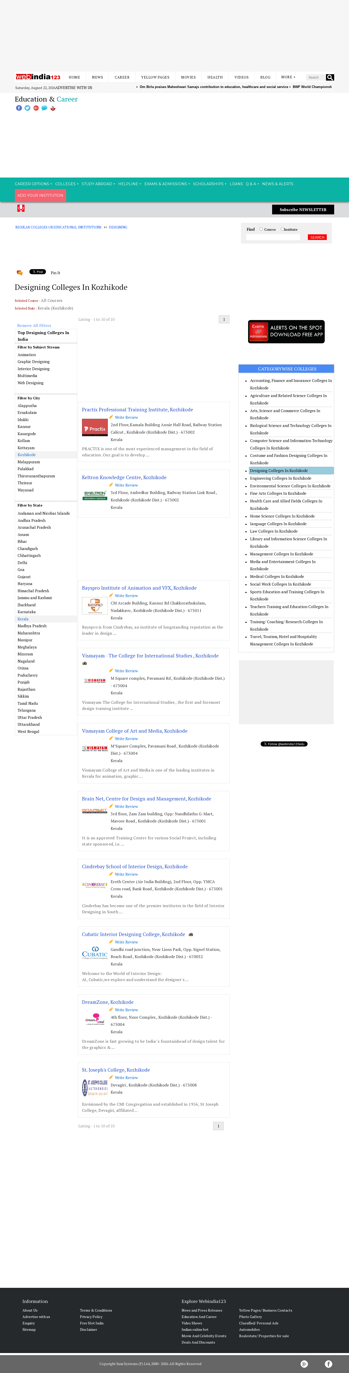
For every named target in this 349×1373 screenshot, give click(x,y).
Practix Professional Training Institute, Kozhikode (137, 409)
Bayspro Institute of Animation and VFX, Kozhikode (139, 588)
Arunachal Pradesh (34, 527)
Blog (265, 77)
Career (122, 77)
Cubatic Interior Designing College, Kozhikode (133, 934)
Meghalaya (27, 647)
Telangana (27, 710)
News (97, 77)
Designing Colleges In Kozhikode (279, 470)
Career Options (32, 184)
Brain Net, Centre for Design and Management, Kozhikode (146, 798)
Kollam (24, 440)
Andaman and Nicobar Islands (44, 513)
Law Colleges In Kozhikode (274, 531)
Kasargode (27, 433)
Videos (242, 77)
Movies (188, 77)
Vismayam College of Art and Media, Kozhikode (135, 731)
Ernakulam (27, 412)
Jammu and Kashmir (35, 597)
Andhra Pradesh (31, 520)
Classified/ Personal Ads (258, 1323)
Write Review (125, 417)
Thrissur (25, 482)
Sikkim (23, 696)
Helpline (128, 184)
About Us (30, 1310)
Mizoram (25, 653)
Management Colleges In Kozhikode (281, 553)
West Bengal (28, 731)
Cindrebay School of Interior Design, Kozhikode (135, 866)
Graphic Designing (34, 361)
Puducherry (28, 675)
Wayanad (25, 489)
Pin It (55, 272)
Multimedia (27, 375)
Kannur (24, 426)
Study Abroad (97, 184)
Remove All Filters (34, 325)
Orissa (23, 668)
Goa (21, 569)
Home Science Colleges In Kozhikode (282, 516)
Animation (27, 354)
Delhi (22, 562)
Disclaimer (88, 1329)
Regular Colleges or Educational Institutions (58, 227)
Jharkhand (27, 604)
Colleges (65, 184)
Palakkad (25, 468)
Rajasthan (26, 689)
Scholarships (208, 184)
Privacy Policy (91, 1316)
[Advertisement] (174, 36)
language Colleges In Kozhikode (278, 523)
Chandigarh (28, 548)
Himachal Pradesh (33, 590)
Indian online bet (195, 1329)
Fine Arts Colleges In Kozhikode (278, 493)
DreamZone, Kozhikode (108, 1002)
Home (74, 77)
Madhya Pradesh (32, 625)
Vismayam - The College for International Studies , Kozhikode (150, 655)
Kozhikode (27, 454)
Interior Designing (34, 368)
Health (215, 77)
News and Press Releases (202, 1310)
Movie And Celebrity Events (204, 1335)
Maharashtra (29, 632)
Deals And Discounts (198, 1342)
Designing (118, 227)
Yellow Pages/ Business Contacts (265, 1310)
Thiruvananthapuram (36, 475)
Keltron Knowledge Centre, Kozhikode (124, 477)
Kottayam (26, 447)
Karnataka (27, 611)
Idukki (23, 419)
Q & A (251, 184)
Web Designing (30, 382)
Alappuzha (27, 405)
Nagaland (26, 661)
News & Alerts (277, 184)
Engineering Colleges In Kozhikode (280, 478)
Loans (236, 184)
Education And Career (199, 1316)
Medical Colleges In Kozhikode (277, 576)
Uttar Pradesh (30, 717)
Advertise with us (73, 87)
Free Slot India (91, 1323)
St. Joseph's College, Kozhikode (116, 1070)
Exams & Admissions (165, 184)
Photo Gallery (250, 1316)
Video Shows (192, 1323)
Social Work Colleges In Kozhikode (280, 584)
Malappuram (29, 461)
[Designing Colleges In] (46, 509)
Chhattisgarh (29, 555)
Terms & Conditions (96, 1310)
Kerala (23, 618)
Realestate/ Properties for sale (264, 1335)
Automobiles (249, 1329)
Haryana (25, 583)
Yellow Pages (155, 77)
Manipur (25, 639)
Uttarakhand (29, 724)
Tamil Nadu (28, 703)
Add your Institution (40, 195)
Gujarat (24, 576)
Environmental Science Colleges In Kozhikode (290, 485)
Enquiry (28, 1323)
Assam (23, 534)
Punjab (24, 682)
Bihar (22, 541)
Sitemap (29, 1329)
